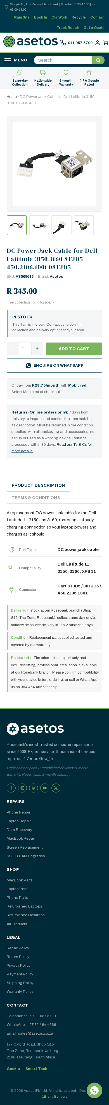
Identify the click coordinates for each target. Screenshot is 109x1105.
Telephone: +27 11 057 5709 (31, 1016)
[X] (55, 788)
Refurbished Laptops (24, 906)
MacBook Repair (21, 838)
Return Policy (18, 957)
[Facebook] (11, 788)
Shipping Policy (20, 983)
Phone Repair (18, 812)
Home (12, 97)
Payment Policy (20, 974)
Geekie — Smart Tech (27, 1069)
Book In (40, 17)
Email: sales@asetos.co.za (30, 1033)
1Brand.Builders (54, 1097)
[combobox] (63, 60)
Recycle (79, 17)
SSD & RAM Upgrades (26, 856)
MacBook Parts (20, 880)
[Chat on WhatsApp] (94, 1090)
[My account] (97, 42)
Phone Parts (17, 897)
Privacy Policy (18, 965)
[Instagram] (22, 788)
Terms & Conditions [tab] (36, 497)
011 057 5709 (80, 43)
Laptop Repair (19, 821)
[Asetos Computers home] (35, 729)
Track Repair (68, 28)
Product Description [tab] (38, 485)
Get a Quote (94, 28)
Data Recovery (19, 830)
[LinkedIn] (33, 788)
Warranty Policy (20, 991)
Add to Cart (74, 348)
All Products (17, 924)
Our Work (59, 17)
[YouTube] (44, 788)
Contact (97, 17)
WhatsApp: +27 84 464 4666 (31, 1025)
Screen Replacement (25, 847)
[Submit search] (98, 60)
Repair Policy (18, 948)
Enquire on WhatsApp (58, 365)
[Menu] (7, 60)
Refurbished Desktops (26, 915)
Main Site (22, 17)
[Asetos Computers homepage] (30, 43)
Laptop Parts (18, 889)
